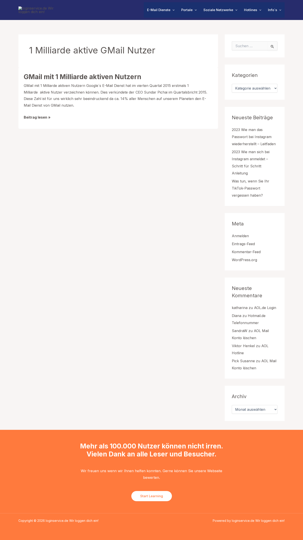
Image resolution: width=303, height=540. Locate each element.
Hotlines (250, 10)
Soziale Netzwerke (218, 10)
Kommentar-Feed (246, 252)
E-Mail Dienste (158, 10)
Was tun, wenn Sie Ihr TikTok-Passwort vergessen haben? (250, 188)
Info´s (272, 10)
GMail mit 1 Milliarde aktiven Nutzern (82, 77)
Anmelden (240, 236)
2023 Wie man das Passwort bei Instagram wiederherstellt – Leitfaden (254, 136)
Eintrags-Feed (243, 244)
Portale (187, 10)
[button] (172, 10)
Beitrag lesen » (37, 118)
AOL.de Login (265, 307)
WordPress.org (244, 260)
